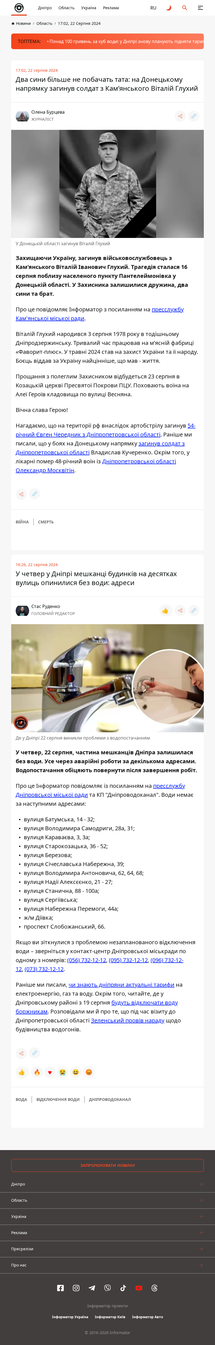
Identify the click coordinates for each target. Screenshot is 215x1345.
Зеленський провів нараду (127, 1020)
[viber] (107, 1288)
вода (21, 1099)
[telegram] (91, 1288)
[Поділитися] (180, 116)
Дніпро (45, 7)
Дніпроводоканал (110, 1099)
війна (22, 521)
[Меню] (200, 7)
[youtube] (138, 1288)
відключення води (58, 1099)
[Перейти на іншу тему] (169, 7)
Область (66, 7)
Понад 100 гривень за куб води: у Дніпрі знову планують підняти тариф (128, 41)
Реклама (111, 7)
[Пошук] (184, 7)
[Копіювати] (193, 116)
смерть (46, 521)
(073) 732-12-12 (44, 969)
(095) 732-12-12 (128, 960)
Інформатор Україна (70, 1317)
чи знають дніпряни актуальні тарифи (121, 984)
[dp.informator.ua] (19, 8)
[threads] (154, 1288)
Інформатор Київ (110, 1317)
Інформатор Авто (147, 1317)
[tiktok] (123, 1288)
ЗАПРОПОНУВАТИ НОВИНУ (107, 1165)
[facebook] (60, 1288)
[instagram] (76, 1288)
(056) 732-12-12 (86, 960)
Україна (88, 7)
